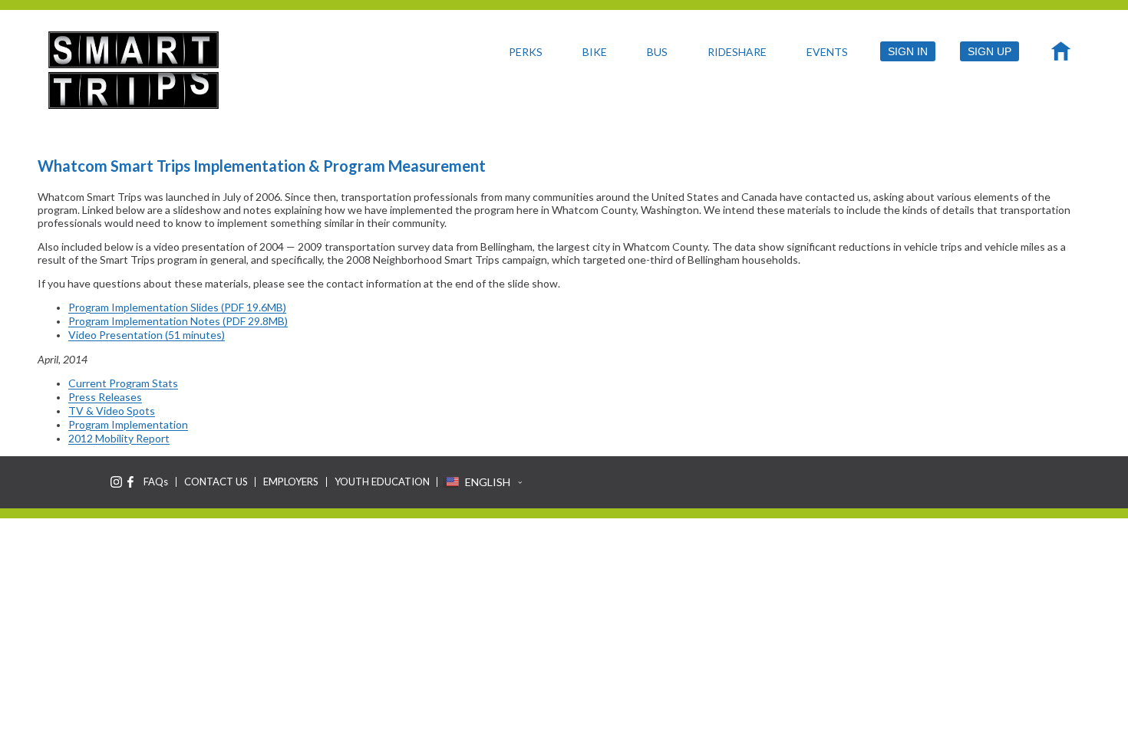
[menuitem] (1061, 54)
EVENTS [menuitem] (827, 51)
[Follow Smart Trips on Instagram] (116, 482)
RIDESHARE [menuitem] (737, 51)
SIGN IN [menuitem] (908, 51)
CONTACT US (216, 481)
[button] (482, 482)
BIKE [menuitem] (594, 51)
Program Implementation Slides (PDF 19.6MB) (177, 307)
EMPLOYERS (290, 481)
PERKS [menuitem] (526, 51)
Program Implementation (128, 424)
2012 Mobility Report (119, 438)
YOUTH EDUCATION (382, 481)
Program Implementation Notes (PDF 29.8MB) (178, 320)
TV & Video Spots (111, 410)
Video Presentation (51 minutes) (146, 334)
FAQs (155, 481)
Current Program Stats (123, 383)
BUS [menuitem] (657, 51)
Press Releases (105, 396)
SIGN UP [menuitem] (989, 51)
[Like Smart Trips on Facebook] (130, 482)
